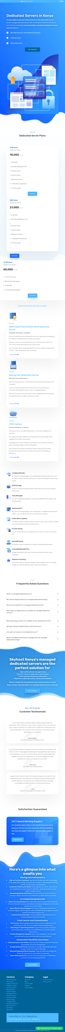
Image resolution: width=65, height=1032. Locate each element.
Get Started (32, 49)
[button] (49, 1028)
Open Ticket (18, 839)
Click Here (13, 354)
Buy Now (32, 193)
